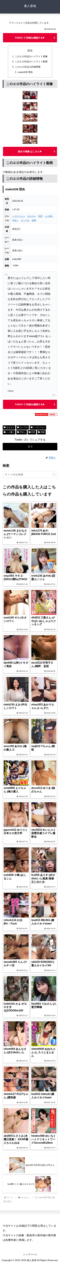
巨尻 (40, 216)
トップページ (30, 1254)
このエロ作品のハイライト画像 (31, 56)
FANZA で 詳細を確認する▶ (30, 37)
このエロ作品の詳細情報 (27, 66)
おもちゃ (31, 216)
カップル (25, 220)
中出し (15, 220)
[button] (54, 474)
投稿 (34, 220)
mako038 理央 (25, 72)
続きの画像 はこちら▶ (30, 151)
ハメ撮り (49, 216)
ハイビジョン (18, 216)
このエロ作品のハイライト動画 (31, 61)
